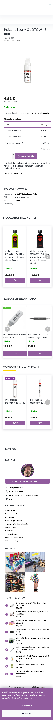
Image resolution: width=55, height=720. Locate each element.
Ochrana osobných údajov (15, 541)
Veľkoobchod (10, 527)
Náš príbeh (9, 517)
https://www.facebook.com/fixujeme (23, 495)
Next (47, 329)
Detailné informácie (12, 174)
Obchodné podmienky (14, 537)
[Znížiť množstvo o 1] (13, 157)
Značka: (12, 41)
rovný (17, 200)
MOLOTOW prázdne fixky (26, 194)
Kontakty (8, 531)
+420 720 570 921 (16, 491)
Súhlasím (26, 713)
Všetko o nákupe (12, 510)
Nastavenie (26, 704)
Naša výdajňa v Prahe (13, 521)
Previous (7, 329)
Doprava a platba (12, 514)
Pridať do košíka (27, 156)
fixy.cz (11, 499)
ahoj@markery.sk (16, 487)
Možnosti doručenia (40, 113)
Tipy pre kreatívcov (13, 534)
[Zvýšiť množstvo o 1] (13, 154)
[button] (7, 256)
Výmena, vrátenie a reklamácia (17, 524)
